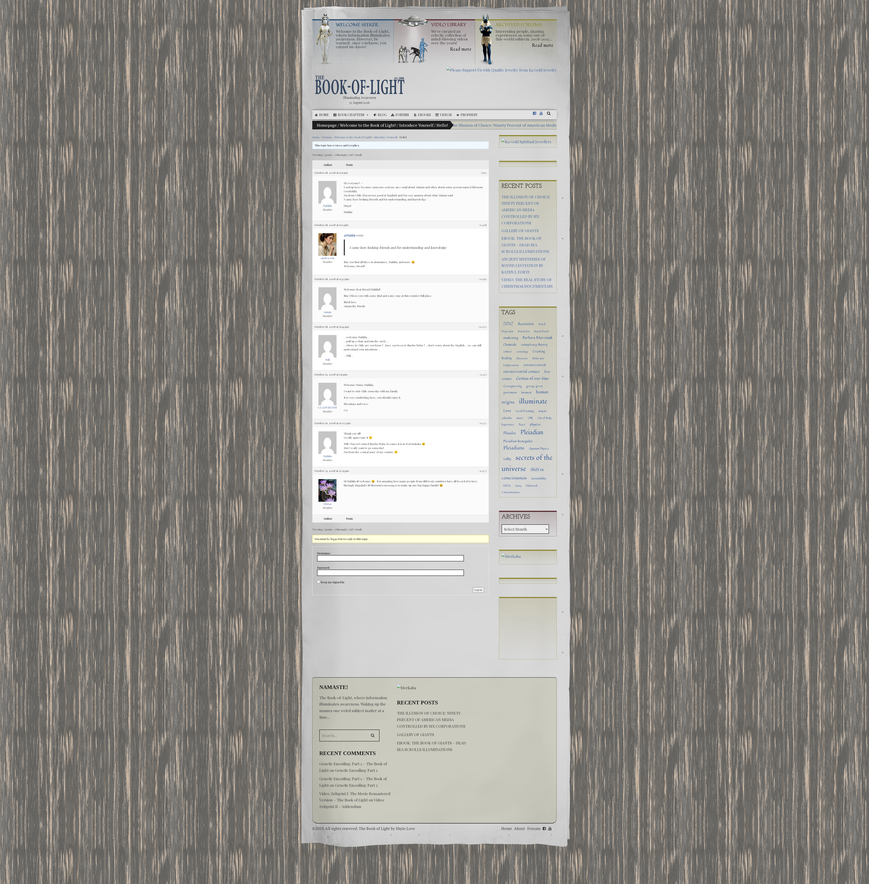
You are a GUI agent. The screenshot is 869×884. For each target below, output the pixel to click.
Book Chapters (351, 115)
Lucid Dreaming (525, 411)
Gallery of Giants (520, 230)
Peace (522, 424)
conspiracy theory (534, 344)
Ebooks (424, 115)
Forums (402, 115)
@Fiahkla (349, 235)
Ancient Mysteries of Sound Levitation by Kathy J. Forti (523, 266)
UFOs (507, 486)
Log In (478, 590)
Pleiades (509, 433)
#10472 (482, 423)
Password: (323, 567)
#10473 (482, 471)
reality (507, 459)
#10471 (482, 374)
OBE (530, 418)
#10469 (482, 279)
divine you (538, 358)
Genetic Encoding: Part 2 (356, 785)
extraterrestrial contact (521, 371)
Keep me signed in (332, 582)
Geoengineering (512, 386)
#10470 (482, 326)
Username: (324, 553)
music (519, 418)
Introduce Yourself (416, 125)
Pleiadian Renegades (518, 441)
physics (535, 424)
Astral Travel (541, 331)
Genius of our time (532, 378)
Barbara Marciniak (537, 337)
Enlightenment (511, 365)
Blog (382, 115)
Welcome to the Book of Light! (368, 125)
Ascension (526, 323)
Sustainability (538, 478)
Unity (518, 485)
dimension (522, 358)
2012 (508, 324)
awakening (510, 338)
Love (507, 410)
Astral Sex (524, 331)
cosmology (522, 351)
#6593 (483, 172)
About (519, 828)
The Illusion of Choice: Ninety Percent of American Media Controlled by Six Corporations (532, 125)
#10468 (482, 225)
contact (507, 351)
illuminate (533, 401)
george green (534, 386)
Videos (446, 115)
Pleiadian (531, 432)
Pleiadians (513, 448)
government (510, 392)
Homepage (327, 125)
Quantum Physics (539, 448)
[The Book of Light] (359, 84)
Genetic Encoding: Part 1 (356, 770)
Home (324, 115)
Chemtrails (509, 345)
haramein (526, 392)
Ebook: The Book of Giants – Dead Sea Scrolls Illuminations (525, 245)
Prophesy (469, 115)
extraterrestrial (534, 365)
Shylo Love (405, 828)
